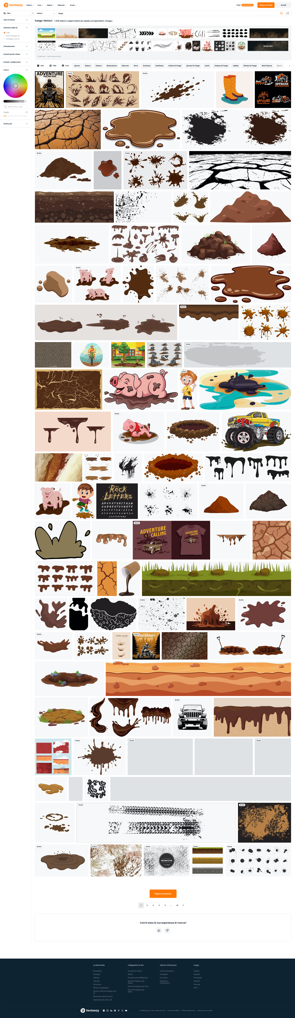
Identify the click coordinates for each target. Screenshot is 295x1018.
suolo (207, 66)
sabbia (235, 66)
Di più (72, 5)
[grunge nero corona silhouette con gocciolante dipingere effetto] (76, 789)
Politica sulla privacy (188, 1010)
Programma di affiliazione (138, 978)
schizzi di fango (174, 66)
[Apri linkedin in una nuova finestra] (111, 1010)
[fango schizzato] (237, 355)
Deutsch (197, 981)
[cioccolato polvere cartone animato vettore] (271, 244)
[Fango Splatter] (265, 322)
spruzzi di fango (193, 66)
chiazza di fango (221, 66)
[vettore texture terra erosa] (53, 355)
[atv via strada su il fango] (49, 89)
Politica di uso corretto (205, 1010)
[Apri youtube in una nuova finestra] (126, 1010)
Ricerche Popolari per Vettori (136, 982)
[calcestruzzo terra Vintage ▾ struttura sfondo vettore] (264, 823)
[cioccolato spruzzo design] (138, 284)
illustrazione (112, 66)
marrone (125, 66)
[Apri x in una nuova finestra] (122, 1010)
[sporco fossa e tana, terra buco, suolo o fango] (72, 244)
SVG (42, 66)
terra (136, 66)
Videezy (96, 978)
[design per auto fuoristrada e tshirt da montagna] (171, 540)
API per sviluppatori (101, 988)
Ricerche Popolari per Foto (138, 986)
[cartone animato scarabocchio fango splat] (62, 540)
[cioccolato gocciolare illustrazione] (231, 540)
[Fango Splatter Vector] (99, 756)
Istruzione (97, 984)
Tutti (8, 33)
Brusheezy (97, 971)
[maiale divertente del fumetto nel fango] (141, 389)
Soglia (6, 112)
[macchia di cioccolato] (54, 646)
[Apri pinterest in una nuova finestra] (115, 1010)
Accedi (283, 5)
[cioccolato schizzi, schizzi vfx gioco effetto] (102, 89)
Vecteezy (96, 974)
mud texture (267, 66)
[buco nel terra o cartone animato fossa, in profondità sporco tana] (69, 678)
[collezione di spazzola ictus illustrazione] (236, 129)
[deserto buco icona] (193, 431)
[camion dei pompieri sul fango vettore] (256, 431)
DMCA (130, 974)
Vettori (29, 5)
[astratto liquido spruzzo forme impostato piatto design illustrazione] (200, 789)
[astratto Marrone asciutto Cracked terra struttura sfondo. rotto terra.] (184, 646)
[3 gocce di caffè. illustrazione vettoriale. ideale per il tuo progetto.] (121, 646)
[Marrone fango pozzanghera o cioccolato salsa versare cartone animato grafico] (251, 284)
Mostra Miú (268, 46)
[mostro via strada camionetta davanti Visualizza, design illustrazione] (192, 717)
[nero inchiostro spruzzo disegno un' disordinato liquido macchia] (96, 789)
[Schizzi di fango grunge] (182, 284)
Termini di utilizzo (173, 1010)
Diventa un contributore (165, 982)
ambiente (159, 66)
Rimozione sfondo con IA (103, 996)
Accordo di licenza (135, 971)
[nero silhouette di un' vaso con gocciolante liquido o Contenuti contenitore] (78, 614)
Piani (239, 5)
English (196, 971)
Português (198, 978)
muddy (280, 66)
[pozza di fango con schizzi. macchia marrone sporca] (62, 860)
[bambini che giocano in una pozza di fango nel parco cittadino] (128, 355)
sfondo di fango (250, 66)
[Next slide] (287, 65)
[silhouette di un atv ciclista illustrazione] (273, 756)
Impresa (96, 981)
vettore (99, 66)
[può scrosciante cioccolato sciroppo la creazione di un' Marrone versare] (129, 578)
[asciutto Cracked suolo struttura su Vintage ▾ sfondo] (68, 389)
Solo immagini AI (12, 36)
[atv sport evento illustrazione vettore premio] (146, 646)
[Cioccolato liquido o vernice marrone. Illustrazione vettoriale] (107, 170)
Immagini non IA (12, 39)
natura (88, 66)
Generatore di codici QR (102, 1000)
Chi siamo (163, 978)
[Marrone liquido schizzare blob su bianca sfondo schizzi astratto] (65, 578)
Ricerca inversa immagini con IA (104, 992)
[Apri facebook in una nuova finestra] (104, 1010)
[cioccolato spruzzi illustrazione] (211, 614)
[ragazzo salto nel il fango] (83, 501)
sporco (77, 66)
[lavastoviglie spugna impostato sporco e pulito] (53, 756)
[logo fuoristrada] (273, 89)
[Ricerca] (281, 13)
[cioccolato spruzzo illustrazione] (51, 614)
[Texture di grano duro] (167, 860)
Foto (39, 5)
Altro (195, 988)
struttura (146, 66)
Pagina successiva (163, 893)
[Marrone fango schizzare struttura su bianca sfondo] (177, 89)
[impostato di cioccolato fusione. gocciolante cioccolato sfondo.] (224, 756)
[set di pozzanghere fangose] (98, 467)
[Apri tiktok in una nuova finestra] (119, 1010)
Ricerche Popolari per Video (136, 991)
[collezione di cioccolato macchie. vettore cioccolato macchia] (155, 170)
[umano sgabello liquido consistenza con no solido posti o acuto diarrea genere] (51, 789)
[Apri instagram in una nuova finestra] (107, 1010)
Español (197, 974)
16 (177, 905)
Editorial (61, 5)
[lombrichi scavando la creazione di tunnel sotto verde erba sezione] (216, 578)
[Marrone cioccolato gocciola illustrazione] (111, 540)
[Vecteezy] (13, 5)
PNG (54, 66)
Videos (49, 5)
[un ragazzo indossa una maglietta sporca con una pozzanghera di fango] (188, 389)
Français (197, 984)
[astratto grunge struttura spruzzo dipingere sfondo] (116, 860)
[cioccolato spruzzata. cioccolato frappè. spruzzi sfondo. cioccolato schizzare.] (264, 614)
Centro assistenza (167, 971)
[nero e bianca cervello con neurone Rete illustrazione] (113, 614)
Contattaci (164, 974)
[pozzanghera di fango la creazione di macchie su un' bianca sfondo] (53, 284)
